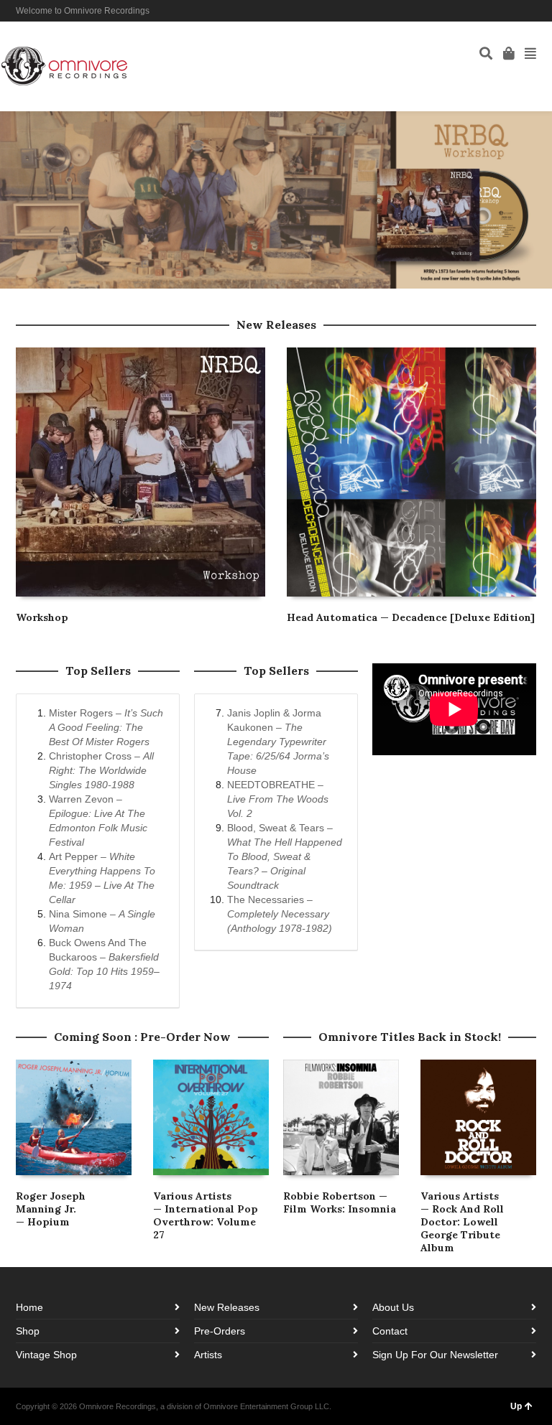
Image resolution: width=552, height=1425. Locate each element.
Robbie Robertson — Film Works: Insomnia (339, 1202)
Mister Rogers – (106, 727)
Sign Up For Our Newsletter (435, 1354)
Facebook (493, 10)
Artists (208, 1354)
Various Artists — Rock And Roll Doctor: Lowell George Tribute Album (462, 1222)
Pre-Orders (219, 1331)
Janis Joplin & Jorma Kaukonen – (278, 741)
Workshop (42, 617)
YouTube (534, 10)
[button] (276, 200)
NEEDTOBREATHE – (277, 799)
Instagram (514, 10)
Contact (390, 1331)
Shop (28, 1331)
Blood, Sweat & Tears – (284, 856)
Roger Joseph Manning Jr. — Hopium (51, 1209)
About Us (393, 1307)
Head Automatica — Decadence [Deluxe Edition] (411, 617)
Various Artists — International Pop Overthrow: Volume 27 (205, 1215)
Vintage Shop (46, 1354)
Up (516, 1406)
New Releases (226, 1307)
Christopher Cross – (101, 770)
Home (29, 1307)
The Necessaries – (279, 914)
